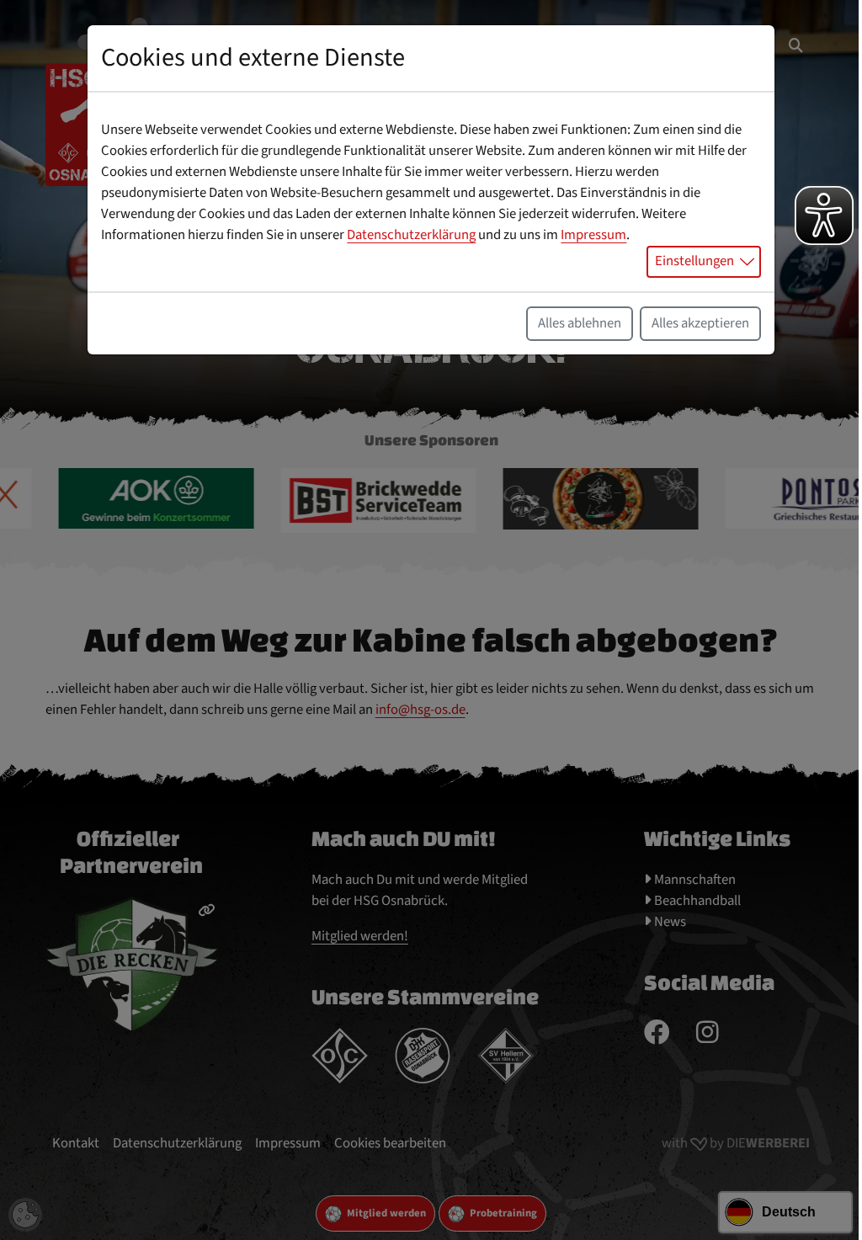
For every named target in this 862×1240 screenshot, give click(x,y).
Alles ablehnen (579, 323)
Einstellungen (694, 261)
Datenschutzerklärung (411, 235)
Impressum (593, 235)
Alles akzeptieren (700, 323)
